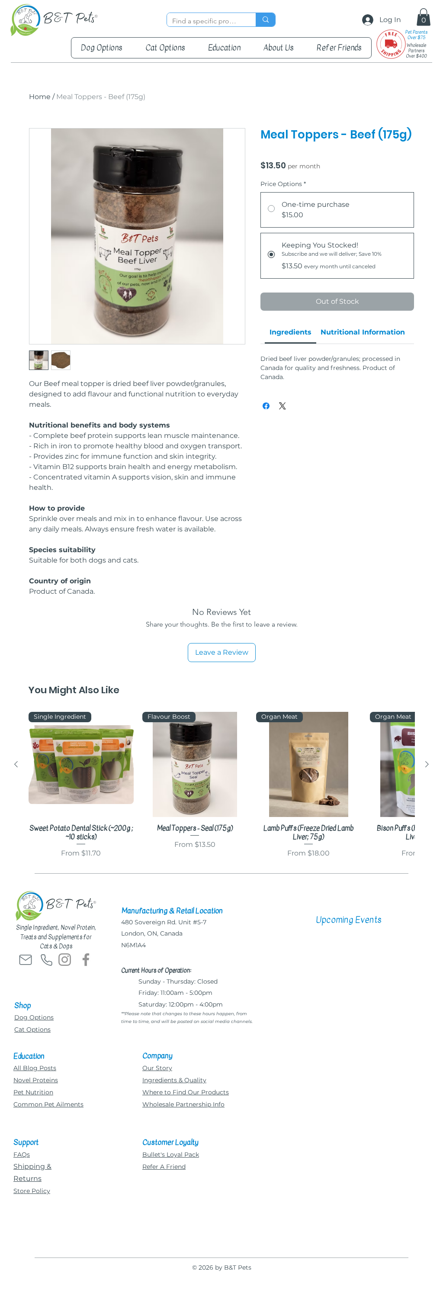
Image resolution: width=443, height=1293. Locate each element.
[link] (290, 332)
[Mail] (25, 959)
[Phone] (46, 959)
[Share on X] (282, 406)
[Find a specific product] (265, 19)
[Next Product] (427, 764)
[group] (221, 785)
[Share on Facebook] (266, 406)
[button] (423, 17)
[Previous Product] (16, 764)
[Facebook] (85, 959)
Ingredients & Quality (174, 1080)
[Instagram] (64, 959)
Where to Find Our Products (185, 1092)
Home (40, 97)
